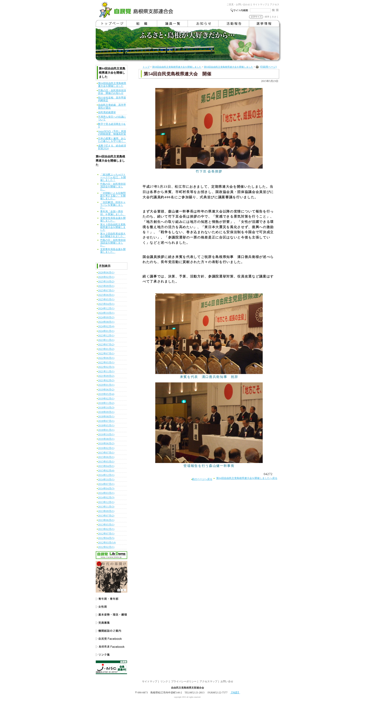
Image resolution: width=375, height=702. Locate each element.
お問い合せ (227, 681)
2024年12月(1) (106, 308)
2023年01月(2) (106, 349)
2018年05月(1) (106, 425)
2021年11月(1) (106, 371)
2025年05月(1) (106, 299)
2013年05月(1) (106, 524)
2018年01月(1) (106, 430)
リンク (164, 681)
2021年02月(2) (106, 380)
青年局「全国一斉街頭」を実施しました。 (113, 213)
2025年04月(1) (106, 304)
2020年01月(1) (106, 385)
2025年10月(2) (106, 281)
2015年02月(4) (106, 470)
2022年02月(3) (106, 367)
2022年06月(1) (106, 358)
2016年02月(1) (106, 448)
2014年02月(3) (106, 497)
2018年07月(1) (106, 421)
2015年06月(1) (106, 457)
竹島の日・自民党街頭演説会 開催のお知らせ (112, 92)
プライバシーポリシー (183, 681)
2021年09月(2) (106, 376)
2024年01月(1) (106, 331)
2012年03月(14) (107, 542)
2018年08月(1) (106, 416)
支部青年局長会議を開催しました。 (113, 250)
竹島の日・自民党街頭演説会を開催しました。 (113, 187)
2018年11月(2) (106, 403)
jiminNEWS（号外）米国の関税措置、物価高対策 (112, 132)
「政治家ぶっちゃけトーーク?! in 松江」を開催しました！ (113, 177)
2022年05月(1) (106, 362)
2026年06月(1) (106, 272)
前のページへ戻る (202, 479)
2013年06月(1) (106, 520)
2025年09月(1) (106, 286)
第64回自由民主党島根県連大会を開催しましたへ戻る (246, 478)
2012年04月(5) (106, 538)
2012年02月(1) (106, 547)
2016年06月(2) (106, 443)
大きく (275, 16)
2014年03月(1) (106, 493)
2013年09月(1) (106, 511)
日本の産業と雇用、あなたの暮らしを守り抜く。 (112, 140)
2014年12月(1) (106, 475)
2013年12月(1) (106, 502)
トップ (146, 67)
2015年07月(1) (106, 452)
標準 (267, 16)
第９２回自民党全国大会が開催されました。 (113, 235)
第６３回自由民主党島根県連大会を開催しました (113, 227)
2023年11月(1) (106, 340)
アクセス (274, 4)
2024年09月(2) (106, 317)
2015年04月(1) (106, 466)
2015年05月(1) (106, 461)
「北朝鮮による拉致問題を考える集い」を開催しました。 (113, 196)
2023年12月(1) (106, 335)
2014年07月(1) (106, 484)
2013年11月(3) (106, 506)
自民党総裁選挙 (107, 112)
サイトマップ (260, 4)
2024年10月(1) (106, 313)
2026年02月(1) (106, 277)
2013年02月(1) (106, 529)
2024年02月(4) (106, 326)
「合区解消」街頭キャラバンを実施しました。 (113, 205)
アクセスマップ (208, 681)
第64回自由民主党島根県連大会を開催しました (176, 67)
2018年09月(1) (106, 412)
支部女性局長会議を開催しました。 (113, 219)
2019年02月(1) (106, 398)
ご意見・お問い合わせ (238, 4)
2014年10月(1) (106, 479)
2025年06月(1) (106, 295)
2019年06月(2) (106, 389)
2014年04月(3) (106, 488)
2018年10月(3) (106, 407)
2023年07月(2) (106, 344)
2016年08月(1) (106, 439)
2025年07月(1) (106, 290)
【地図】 (235, 692)
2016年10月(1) (106, 434)
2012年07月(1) (106, 533)
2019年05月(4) (106, 394)
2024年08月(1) (106, 322)
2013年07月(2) (106, 515)
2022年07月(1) (106, 353)
